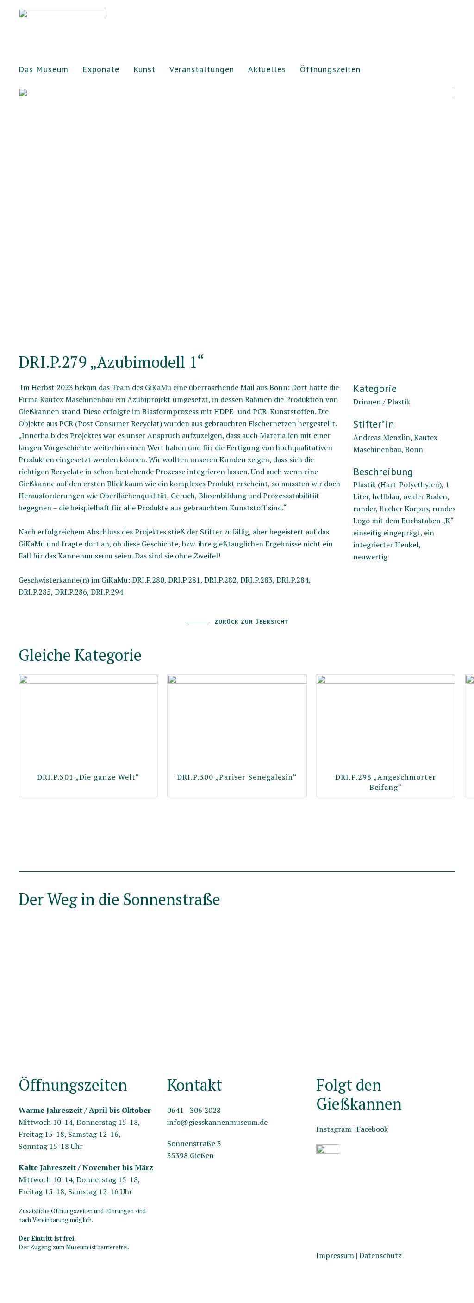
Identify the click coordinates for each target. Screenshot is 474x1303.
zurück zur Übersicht (251, 621)
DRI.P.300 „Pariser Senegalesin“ (237, 776)
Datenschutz (380, 1255)
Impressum (335, 1255)
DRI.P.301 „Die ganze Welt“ (88, 776)
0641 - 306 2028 (194, 1110)
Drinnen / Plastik (381, 402)
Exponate (100, 69)
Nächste (21, 329)
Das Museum (44, 69)
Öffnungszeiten (330, 69)
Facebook (372, 1129)
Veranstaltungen (201, 69)
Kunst (144, 69)
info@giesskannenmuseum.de (217, 1122)
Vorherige (452, 329)
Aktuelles (267, 69)
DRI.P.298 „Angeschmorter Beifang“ (385, 781)
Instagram (333, 1129)
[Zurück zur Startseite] (62, 18)
